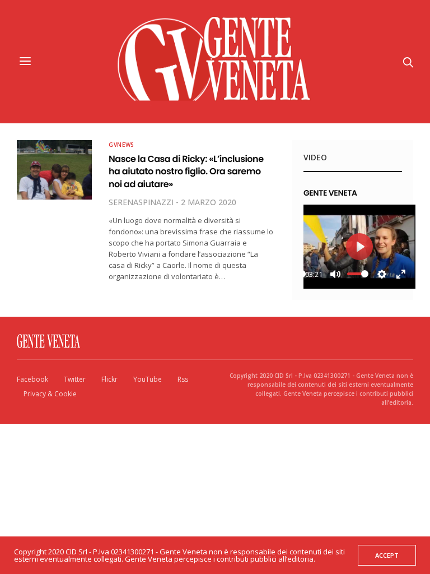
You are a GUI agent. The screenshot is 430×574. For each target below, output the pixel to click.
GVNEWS (121, 144)
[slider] (357, 274)
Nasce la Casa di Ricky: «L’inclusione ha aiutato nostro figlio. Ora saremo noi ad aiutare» (186, 171)
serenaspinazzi (141, 202)
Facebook (32, 379)
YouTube (147, 379)
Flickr (109, 379)
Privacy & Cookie (50, 394)
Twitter (75, 379)
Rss (182, 379)
